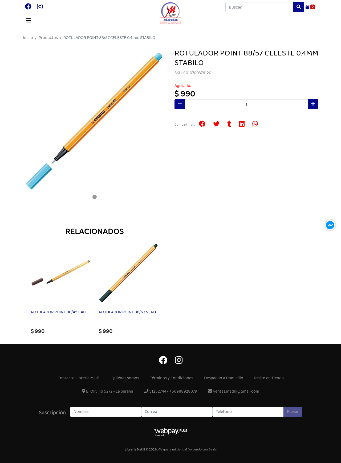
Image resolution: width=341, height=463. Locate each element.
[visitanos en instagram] (40, 7)
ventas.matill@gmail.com (235, 391)
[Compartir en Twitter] (216, 124)
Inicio (28, 37)
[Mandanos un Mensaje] (330, 225)
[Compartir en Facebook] (202, 124)
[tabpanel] (95, 121)
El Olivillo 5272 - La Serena (109, 391)
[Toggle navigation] (28, 21)
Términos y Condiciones (171, 378)
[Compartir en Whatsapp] (255, 124)
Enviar (293, 411)
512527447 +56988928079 (172, 391)
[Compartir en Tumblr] (229, 124)
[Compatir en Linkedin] (242, 124)
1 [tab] (94, 197)
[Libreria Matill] (170, 13)
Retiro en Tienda (269, 378)
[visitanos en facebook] (28, 7)
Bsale (213, 449)
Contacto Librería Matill (79, 378)
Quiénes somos (125, 378)
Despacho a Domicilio (223, 378)
